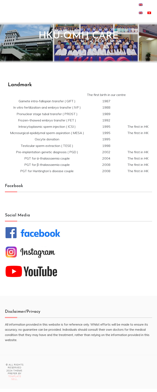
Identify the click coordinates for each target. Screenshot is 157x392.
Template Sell (14, 378)
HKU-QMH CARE (78, 36)
